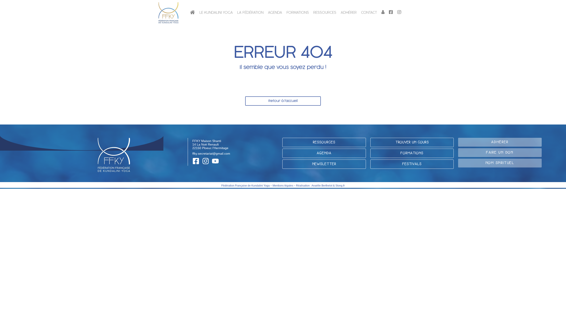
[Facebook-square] (195, 161)
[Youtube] (215, 161)
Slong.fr (340, 185)
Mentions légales (283, 185)
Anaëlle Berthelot (322, 185)
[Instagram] (205, 161)
